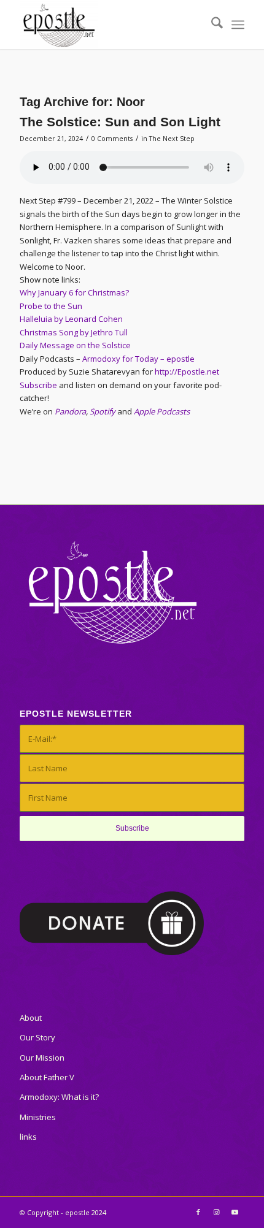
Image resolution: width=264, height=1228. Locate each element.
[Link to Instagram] (217, 1212)
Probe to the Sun (51, 305)
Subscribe (38, 385)
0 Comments (112, 138)
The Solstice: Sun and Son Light (120, 122)
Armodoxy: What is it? (59, 1096)
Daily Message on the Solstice (75, 345)
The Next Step (172, 138)
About (31, 1017)
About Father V (47, 1077)
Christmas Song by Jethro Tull (74, 332)
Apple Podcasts (162, 411)
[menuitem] (211, 24)
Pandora (70, 411)
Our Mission (42, 1057)
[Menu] (237, 24)
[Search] (211, 24)
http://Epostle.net (187, 371)
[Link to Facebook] (198, 1212)
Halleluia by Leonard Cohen (71, 318)
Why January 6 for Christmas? (74, 292)
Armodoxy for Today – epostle (138, 358)
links (28, 1136)
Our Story (37, 1037)
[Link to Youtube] (235, 1212)
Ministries (38, 1117)
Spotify (102, 411)
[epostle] (109, 24)
